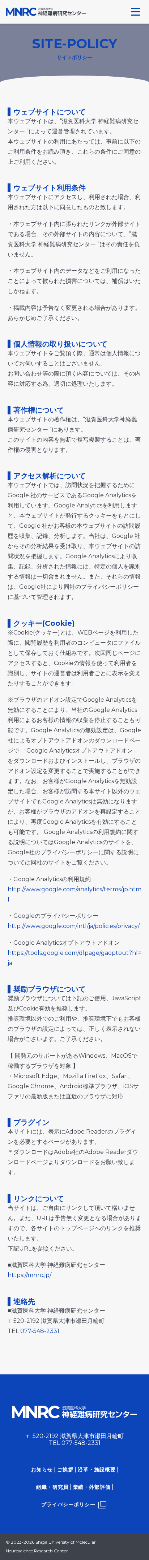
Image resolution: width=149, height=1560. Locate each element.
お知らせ (42, 1469)
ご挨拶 (65, 1469)
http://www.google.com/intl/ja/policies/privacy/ (74, 926)
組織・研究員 (52, 1487)
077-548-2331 (39, 1331)
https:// (17, 1275)
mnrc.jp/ (39, 1275)
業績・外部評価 (92, 1487)
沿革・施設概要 (97, 1469)
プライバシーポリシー (68, 1504)
